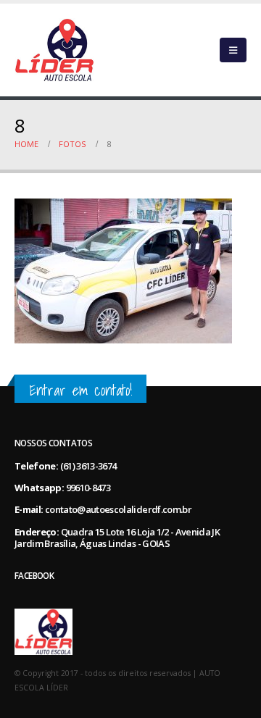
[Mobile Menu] (233, 50)
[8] (123, 270)
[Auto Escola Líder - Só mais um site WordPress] (54, 50)
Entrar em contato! (80, 390)
